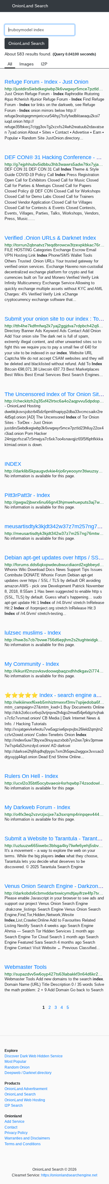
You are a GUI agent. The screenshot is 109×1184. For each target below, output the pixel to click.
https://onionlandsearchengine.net (69, 1175)
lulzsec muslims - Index (33, 633)
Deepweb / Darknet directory (28, 1073)
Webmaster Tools (26, 967)
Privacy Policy (16, 1133)
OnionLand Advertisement (26, 1089)
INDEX (13, 464)
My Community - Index (32, 664)
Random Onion (17, 1067)
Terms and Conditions (23, 1144)
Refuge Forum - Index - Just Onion (46, 82)
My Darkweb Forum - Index (37, 807)
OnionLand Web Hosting (25, 1100)
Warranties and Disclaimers (27, 1138)
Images (26, 64)
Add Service (15, 1121)
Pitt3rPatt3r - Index (27, 495)
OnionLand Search (30, 5)
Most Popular (15, 1061)
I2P (44, 64)
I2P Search (14, 1105)
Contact (11, 1127)
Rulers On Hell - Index (31, 776)
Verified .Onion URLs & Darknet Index (50, 238)
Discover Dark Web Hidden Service (34, 1056)
